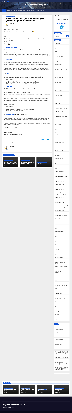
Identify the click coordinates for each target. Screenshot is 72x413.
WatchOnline (57, 314)
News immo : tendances (44, 142)
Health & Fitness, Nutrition (59, 184)
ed (55, 121)
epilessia (56, 134)
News (56, 239)
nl (55, 241)
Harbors (39, 163)
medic (56, 236)
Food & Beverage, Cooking (60, 160)
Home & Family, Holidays (59, 189)
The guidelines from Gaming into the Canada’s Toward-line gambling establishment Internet (61, 368)
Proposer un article (41, 10)
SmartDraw (10, 114)
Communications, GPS (59, 103)
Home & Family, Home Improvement (61, 192)
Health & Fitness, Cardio (59, 173)
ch (55, 98)
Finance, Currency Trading (59, 150)
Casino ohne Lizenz (58, 95)
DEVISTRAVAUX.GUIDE (61, 23)
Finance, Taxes (57, 155)
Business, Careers (58, 82)
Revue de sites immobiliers (60, 275)
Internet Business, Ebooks (59, 202)
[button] (68, 10)
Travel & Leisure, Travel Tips (60, 298)
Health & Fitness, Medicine (60, 181)
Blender (9, 59)
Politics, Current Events (59, 257)
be (55, 74)
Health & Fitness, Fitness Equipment (61, 176)
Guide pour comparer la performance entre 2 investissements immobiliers (21, 142)
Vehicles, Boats (57, 311)
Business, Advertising (59, 77)
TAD (7, 73)
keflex (56, 228)
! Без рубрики (57, 43)
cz (55, 113)
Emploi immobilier (58, 124)
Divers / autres (57, 119)
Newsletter (9, 10)
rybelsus (56, 280)
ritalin (56, 277)
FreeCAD (9, 86)
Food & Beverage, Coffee (59, 158)
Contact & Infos (31, 10)
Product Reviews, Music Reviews (61, 266)
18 (55, 48)
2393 (56, 51)
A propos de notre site (59, 56)
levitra (56, 233)
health (56, 168)
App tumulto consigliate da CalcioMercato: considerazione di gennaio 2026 (61, 363)
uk (55, 301)
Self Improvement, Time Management (61, 285)
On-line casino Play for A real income (27, 162)
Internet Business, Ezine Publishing (61, 205)
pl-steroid (56, 254)
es (55, 137)
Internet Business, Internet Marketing (61, 207)
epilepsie (56, 132)
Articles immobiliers (58, 64)
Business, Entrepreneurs (59, 85)
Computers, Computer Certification (61, 108)
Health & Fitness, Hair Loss (60, 179)
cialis (56, 100)
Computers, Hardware (59, 111)
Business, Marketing (58, 90)
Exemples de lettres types (59, 142)
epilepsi (56, 129)
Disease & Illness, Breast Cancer (61, 116)
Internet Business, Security (59, 210)
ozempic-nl (57, 249)
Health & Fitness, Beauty (59, 171)
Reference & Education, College (60, 268)
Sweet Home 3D (11, 47)
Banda (56, 72)
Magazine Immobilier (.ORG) (36, 5)
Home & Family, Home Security (60, 194)
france (56, 163)
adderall (56, 61)
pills (55, 252)
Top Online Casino (58, 293)
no (55, 244)
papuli (12, 165)
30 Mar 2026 (7, 392)
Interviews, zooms (58, 218)
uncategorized (57, 303)
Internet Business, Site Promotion (61, 215)
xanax (56, 319)
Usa (55, 309)
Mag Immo (12, 23)
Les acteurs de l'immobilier (59, 231)
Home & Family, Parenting (59, 197)
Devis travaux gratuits (19, 10)
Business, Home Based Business (61, 87)
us (55, 306)
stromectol (57, 290)
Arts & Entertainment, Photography (61, 69)
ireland (56, 220)
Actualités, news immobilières (10, 16)
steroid (56, 288)
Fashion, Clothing (58, 145)
